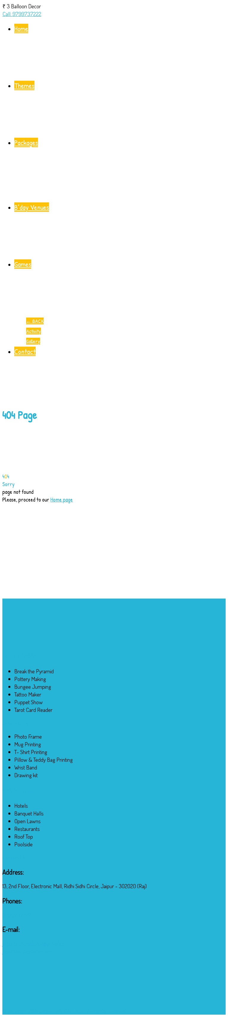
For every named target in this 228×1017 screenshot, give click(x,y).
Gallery (33, 341)
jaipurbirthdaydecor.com (27, 951)
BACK (35, 321)
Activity (33, 331)
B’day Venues (31, 207)
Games (22, 264)
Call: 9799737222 (21, 14)
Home (21, 28)
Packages (26, 142)
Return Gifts (15, 723)
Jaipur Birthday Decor (62, 1010)
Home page (61, 499)
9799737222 (16, 914)
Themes (24, 85)
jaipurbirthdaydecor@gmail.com (35, 943)
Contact (25, 351)
